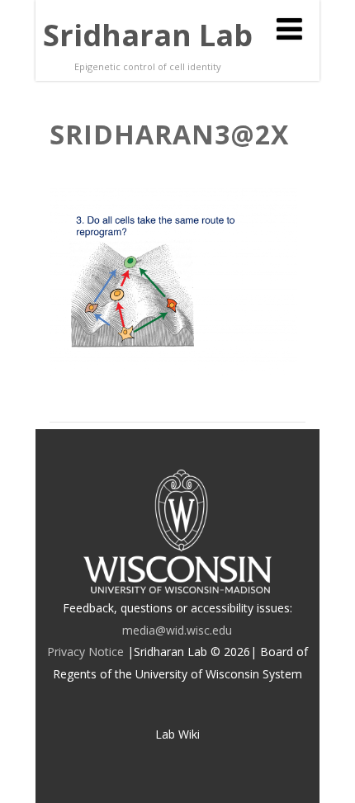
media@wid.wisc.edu (177, 630)
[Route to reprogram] (173, 371)
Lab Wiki (177, 734)
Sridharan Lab (148, 35)
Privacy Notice (85, 651)
